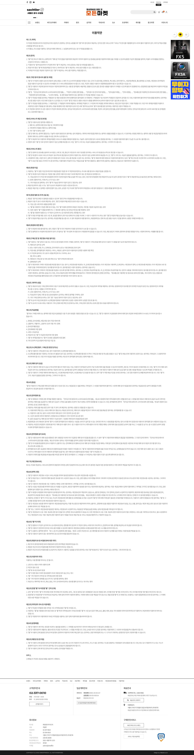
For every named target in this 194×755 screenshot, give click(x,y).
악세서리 (102, 22)
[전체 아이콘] (186, 34)
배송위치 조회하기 (135, 700)
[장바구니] (159, 12)
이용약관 (121, 681)
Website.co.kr (164, 752)
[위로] (174, 34)
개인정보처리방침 (110, 681)
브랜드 (37, 22)
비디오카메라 (52, 22)
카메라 (66, 22)
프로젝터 (125, 22)
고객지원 (165, 2)
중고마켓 (151, 22)
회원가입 (158, 2)
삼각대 (88, 22)
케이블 (138, 22)
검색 (155, 12)
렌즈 (77, 22)
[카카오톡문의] (180, 34)
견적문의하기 (39, 704)
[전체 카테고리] (29, 22)
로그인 (152, 2)
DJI (113, 22)
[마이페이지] (166, 12)
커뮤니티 (164, 22)
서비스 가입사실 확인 (134, 736)
